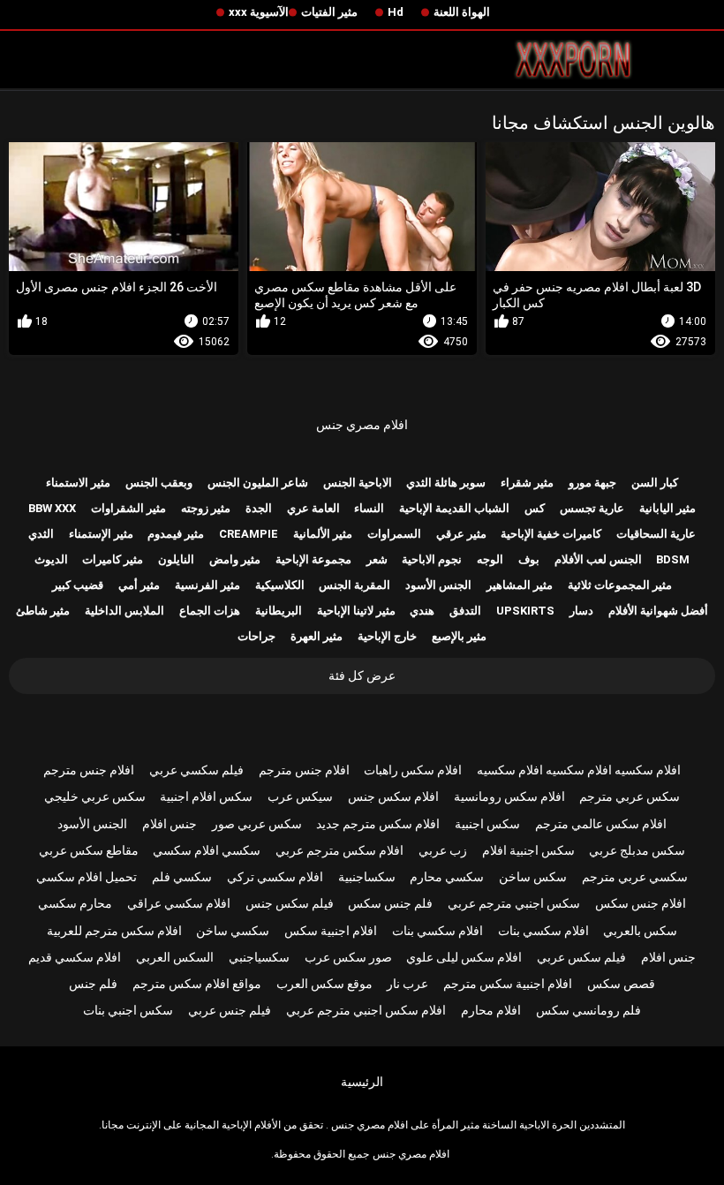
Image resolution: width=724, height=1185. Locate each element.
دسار (581, 610)
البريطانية (278, 610)
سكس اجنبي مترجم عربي (514, 903)
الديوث (51, 559)
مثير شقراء (527, 482)
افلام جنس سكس (640, 903)
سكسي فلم (182, 877)
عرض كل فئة (362, 675)
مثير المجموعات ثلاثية (620, 585)
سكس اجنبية (487, 824)
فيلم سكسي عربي (196, 770)
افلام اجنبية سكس (330, 931)
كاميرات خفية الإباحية (551, 533)
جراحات (256, 636)
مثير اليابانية (667, 508)
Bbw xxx (52, 508)
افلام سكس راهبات (413, 770)
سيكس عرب (300, 796)
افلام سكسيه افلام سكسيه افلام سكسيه (579, 770)
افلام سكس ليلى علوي (464, 957)
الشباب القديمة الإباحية (454, 508)
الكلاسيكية (280, 585)
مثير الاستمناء (78, 482)
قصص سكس (621, 984)
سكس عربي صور (257, 824)
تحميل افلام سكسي (86, 877)
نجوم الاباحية (432, 559)
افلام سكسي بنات (543, 931)
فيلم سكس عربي (581, 957)
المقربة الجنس (354, 585)
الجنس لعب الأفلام (598, 559)
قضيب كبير (77, 585)
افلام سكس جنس (393, 796)
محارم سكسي (75, 903)
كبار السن (654, 482)
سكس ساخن (533, 877)
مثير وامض (234, 559)
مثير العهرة (316, 636)
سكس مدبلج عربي (637, 850)
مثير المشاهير (519, 585)
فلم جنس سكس (390, 903)
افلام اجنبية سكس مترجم (507, 984)
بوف (528, 559)
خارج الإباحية (387, 636)
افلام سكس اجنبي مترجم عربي (366, 1010)
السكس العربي (175, 957)
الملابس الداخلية (124, 610)
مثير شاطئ (43, 610)
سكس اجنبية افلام (528, 850)
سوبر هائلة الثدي (446, 482)
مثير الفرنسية (207, 585)
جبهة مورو (592, 482)
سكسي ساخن (232, 931)
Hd (395, 12)
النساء (369, 508)
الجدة (258, 508)
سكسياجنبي (259, 957)
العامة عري (313, 508)
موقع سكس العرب (324, 984)
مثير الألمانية (322, 533)
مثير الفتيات (329, 12)
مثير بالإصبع (459, 636)
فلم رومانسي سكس (588, 1010)
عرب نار (407, 984)
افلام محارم (491, 1010)
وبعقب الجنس (158, 482)
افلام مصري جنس (362, 425)
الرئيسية (362, 1082)
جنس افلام (169, 824)
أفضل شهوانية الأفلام (658, 610)
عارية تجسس (592, 508)
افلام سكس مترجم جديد (378, 824)
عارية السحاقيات (656, 533)
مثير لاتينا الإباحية (356, 610)
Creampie (248, 533)
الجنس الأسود (438, 585)
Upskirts (525, 610)
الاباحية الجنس (357, 482)
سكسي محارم (447, 877)
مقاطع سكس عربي (89, 850)
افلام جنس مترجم (304, 770)
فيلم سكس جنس (289, 903)
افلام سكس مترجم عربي (339, 850)
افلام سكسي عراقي (178, 903)
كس (534, 508)
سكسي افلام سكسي (206, 850)
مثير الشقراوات (128, 508)
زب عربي (443, 850)
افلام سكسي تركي (275, 877)
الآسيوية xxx (259, 12)
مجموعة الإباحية (313, 559)
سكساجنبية (367, 877)
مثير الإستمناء (101, 533)
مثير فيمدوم (175, 533)
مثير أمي (139, 585)
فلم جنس (93, 984)
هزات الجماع (209, 610)
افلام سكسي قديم (74, 957)
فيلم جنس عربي (229, 1010)
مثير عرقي (461, 533)
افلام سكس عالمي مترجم (601, 824)
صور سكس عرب (348, 957)
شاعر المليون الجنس (257, 482)
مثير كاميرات (112, 559)
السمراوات (394, 533)
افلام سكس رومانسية (509, 796)
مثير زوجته (205, 508)
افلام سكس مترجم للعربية (114, 931)
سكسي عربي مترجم (635, 877)
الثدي (41, 533)
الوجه (490, 559)
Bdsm (673, 559)
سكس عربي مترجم (629, 796)
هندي (422, 610)
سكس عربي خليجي (95, 796)
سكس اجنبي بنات (128, 1010)
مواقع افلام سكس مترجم (196, 984)
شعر (377, 559)
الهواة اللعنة (462, 12)
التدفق (465, 610)
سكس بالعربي (640, 931)
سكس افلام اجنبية (206, 796)
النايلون (176, 559)
